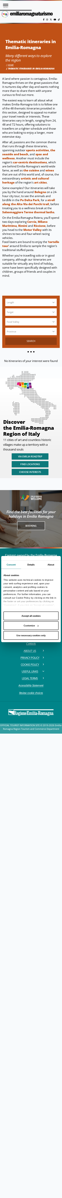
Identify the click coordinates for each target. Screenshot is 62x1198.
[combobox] (31, 302)
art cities (40, 182)
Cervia (31, 222)
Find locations (30, 464)
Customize (29, 625)
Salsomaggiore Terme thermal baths (28, 212)
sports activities (37, 150)
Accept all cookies (31, 615)
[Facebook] (44, 19)
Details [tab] (31, 564)
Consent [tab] (11, 564)
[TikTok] (59, 19)
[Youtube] (55, 19)
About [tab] (51, 564)
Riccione (40, 226)
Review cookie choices (31, 693)
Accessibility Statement (31, 685)
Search (31, 341)
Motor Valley (32, 230)
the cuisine (31, 170)
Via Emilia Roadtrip (30, 456)
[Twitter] (51, 19)
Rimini (22, 226)
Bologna (40, 192)
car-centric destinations (30, 162)
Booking (31, 525)
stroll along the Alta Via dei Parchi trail (28, 202)
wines (49, 170)
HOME (11, 64)
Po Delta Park (29, 200)
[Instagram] (47, 19)
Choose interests (30, 472)
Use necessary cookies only (31, 635)
